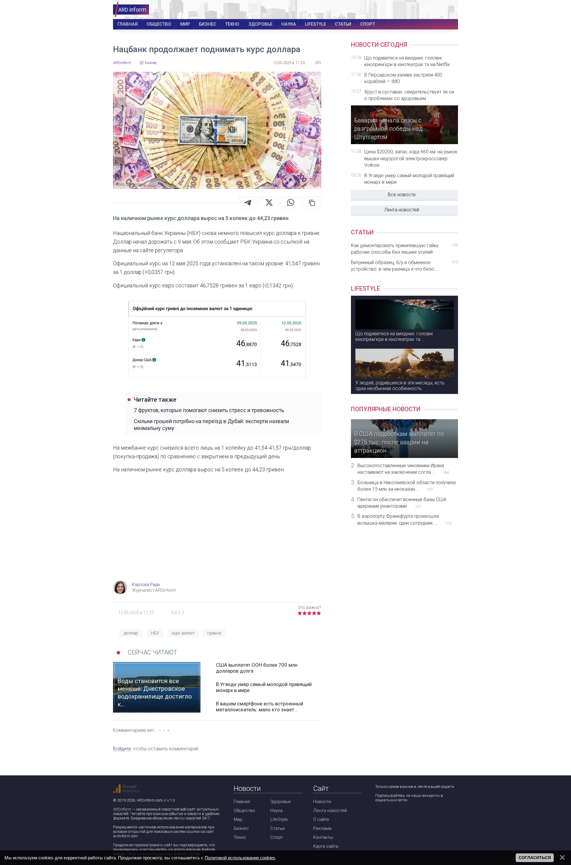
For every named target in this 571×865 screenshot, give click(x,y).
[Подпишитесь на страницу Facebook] (379, 815)
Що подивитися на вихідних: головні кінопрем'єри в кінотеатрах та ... (394, 336)
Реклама (322, 828)
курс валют (183, 633)
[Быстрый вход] (449, 9)
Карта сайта (325, 846)
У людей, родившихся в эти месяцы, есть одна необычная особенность (400, 385)
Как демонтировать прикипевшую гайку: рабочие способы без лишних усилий (404, 249)
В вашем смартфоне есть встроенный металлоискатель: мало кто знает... (259, 707)
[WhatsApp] (290, 202)
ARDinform (122, 809)
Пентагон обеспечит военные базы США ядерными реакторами (401, 503)
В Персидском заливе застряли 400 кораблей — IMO (403, 78)
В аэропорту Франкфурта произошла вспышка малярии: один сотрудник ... (404, 519)
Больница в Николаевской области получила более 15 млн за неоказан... (406, 486)
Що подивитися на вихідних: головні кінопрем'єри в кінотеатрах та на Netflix (407, 61)
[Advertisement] (217, 532)
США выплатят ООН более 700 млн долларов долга (256, 668)
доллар (131, 633)
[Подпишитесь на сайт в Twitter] (396, 815)
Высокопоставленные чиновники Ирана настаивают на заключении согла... (403, 469)
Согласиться (535, 857)
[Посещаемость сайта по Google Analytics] (126, 788)
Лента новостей (401, 210)
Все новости (401, 194)
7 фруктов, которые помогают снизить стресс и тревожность (209, 410)
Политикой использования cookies (240, 857)
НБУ (155, 633)
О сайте (321, 819)
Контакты (323, 837)
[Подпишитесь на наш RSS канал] (413, 815)
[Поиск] (431, 9)
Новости (322, 801)
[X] (269, 202)
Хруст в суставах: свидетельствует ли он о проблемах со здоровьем (409, 95)
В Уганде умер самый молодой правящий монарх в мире (264, 687)
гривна (214, 633)
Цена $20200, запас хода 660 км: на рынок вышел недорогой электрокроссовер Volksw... (410, 158)
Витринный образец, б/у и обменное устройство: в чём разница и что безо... (404, 266)
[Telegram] (248, 202)
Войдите (122, 749)
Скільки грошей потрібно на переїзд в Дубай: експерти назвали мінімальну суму (211, 424)
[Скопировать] (312, 202)
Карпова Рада (146, 584)
